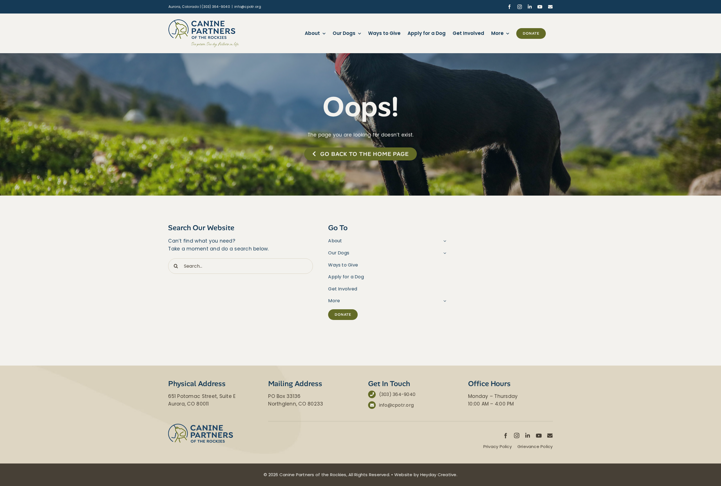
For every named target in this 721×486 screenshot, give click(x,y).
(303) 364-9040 (397, 394)
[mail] (550, 435)
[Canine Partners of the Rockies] (200, 426)
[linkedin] (527, 435)
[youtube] (539, 435)
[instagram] (516, 435)
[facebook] (505, 435)
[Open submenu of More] (443, 300)
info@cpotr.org (247, 6)
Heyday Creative (438, 475)
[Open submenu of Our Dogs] (443, 253)
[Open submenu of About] (443, 241)
